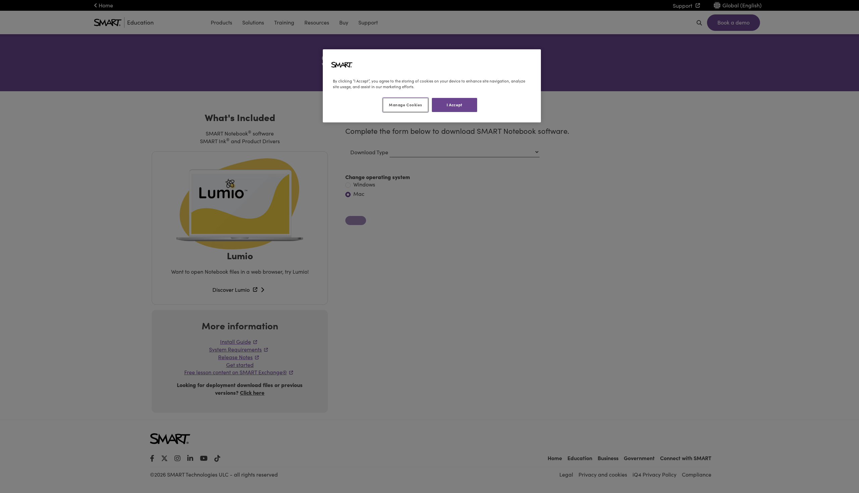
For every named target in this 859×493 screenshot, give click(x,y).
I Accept (454, 104)
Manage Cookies (405, 104)
